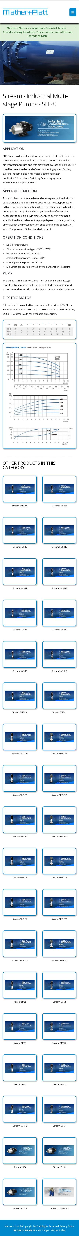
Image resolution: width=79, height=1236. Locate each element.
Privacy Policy (67, 1226)
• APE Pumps (43, 1230)
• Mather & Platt (58, 1230)
